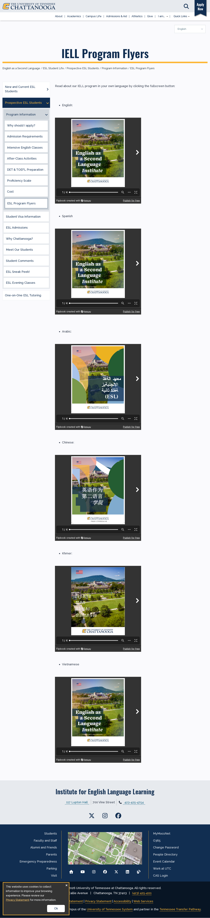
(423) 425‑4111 (142, 893)
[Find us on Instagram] (105, 815)
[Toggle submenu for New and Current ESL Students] (48, 89)
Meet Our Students (19, 249)
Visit (54, 875)
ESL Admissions (17, 227)
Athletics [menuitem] (137, 16)
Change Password (166, 847)
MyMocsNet (161, 833)
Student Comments (20, 260)
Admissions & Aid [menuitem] (116, 16)
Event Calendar (164, 861)
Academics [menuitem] (74, 16)
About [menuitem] (59, 16)
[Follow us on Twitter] (116, 871)
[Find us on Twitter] (92, 815)
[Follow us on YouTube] (82, 871)
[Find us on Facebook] (118, 815)
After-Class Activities (22, 158)
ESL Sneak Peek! (18, 271)
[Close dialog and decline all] (66, 885)
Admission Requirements (25, 136)
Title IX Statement (70, 901)
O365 (156, 840)
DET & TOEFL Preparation (25, 169)
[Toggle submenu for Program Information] (46, 114)
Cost (10, 191)
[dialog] (36, 899)
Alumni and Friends (43, 847)
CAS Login (160, 875)
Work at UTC (162, 868)
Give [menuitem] (150, 16)
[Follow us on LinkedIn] (127, 871)
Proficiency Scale (19, 180)
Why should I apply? (21, 125)
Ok (56, 908)
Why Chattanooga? (19, 238)
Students (50, 833)
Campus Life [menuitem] (94, 16)
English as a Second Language (21, 68)
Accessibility (122, 901)
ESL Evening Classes (20, 282)
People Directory (165, 854)
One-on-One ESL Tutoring (23, 295)
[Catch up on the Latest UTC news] (138, 871)
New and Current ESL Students (20, 89)
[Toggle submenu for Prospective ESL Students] (48, 103)
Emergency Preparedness (38, 861)
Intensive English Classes (25, 147)
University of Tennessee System (110, 909)
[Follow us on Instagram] (94, 871)
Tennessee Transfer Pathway (180, 909)
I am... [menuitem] (160, 16)
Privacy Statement (98, 901)
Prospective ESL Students (83, 68)
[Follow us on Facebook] (105, 871)
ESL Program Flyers (142, 68)
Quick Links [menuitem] (179, 16)
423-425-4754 (134, 802)
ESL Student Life (53, 68)
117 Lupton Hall (77, 802)
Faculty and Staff (45, 840)
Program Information (114, 68)
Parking (51, 868)
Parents (51, 854)
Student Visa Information (23, 216)
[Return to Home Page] (71, 871)
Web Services (143, 901)
